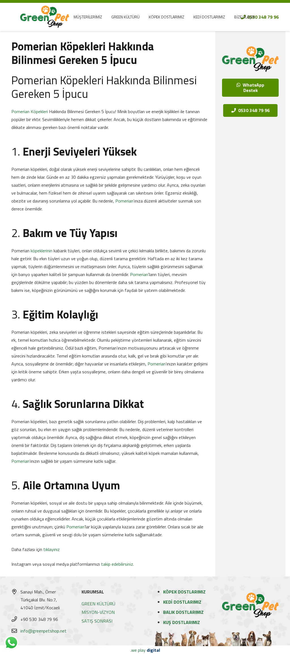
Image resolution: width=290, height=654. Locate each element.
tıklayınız (51, 549)
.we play (145, 650)
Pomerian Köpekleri (29, 111)
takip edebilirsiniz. (117, 564)
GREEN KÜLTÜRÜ (98, 603)
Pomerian (124, 200)
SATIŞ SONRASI (97, 621)
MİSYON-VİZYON (98, 612)
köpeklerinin (41, 250)
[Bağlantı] (44, 17)
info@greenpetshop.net (43, 630)
